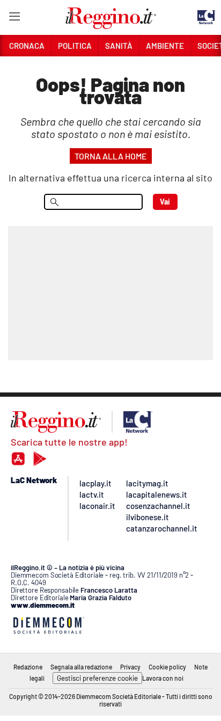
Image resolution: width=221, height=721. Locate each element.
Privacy (130, 667)
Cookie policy (167, 667)
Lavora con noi (162, 678)
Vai (165, 201)
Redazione (27, 667)
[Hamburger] (14, 18)
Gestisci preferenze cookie (97, 678)
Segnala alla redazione (81, 667)
